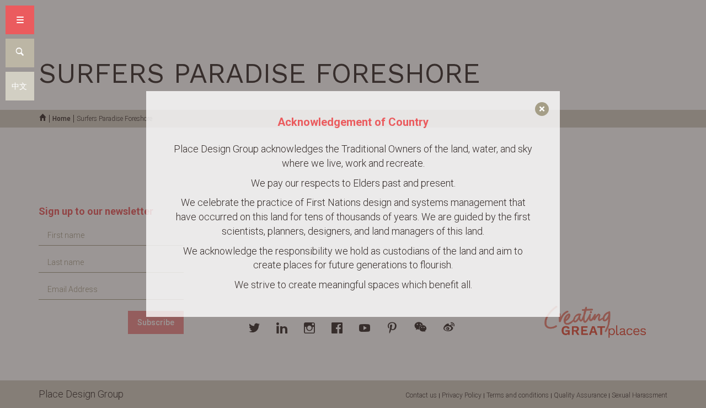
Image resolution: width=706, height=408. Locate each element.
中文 (19, 86)
